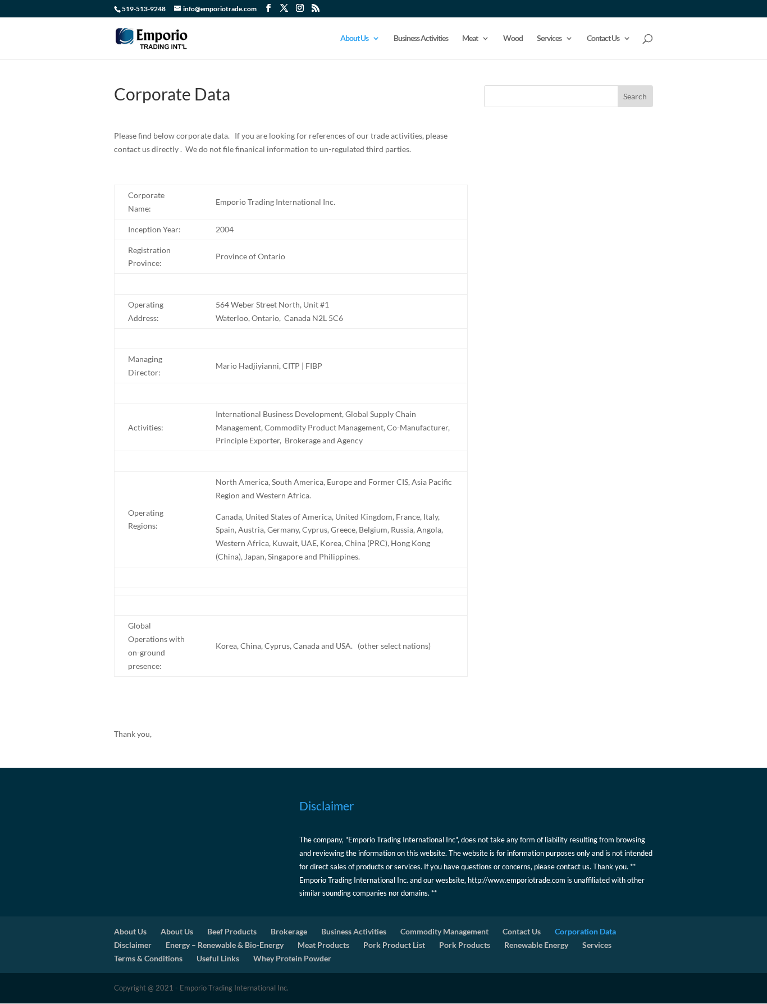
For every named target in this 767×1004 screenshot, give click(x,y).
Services (549, 38)
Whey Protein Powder (292, 958)
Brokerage (289, 931)
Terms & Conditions (148, 958)
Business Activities (421, 38)
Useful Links (218, 958)
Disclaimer (133, 945)
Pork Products (464, 945)
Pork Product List (394, 945)
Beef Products (232, 931)
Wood (513, 38)
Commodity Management (444, 931)
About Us (354, 38)
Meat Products (323, 945)
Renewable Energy (536, 945)
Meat (470, 38)
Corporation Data (585, 931)
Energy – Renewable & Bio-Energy (225, 945)
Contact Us (603, 38)
